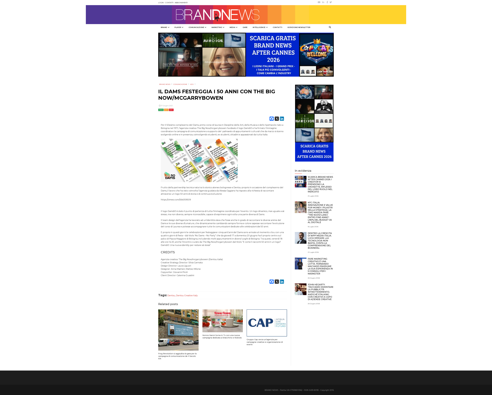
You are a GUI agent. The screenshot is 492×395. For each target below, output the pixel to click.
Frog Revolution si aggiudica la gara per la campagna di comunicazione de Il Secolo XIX (177, 356)
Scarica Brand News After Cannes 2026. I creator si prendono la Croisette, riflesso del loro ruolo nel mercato (320, 184)
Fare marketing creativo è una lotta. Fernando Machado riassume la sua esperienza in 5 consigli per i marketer (320, 266)
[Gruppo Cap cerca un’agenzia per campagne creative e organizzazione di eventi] (267, 322)
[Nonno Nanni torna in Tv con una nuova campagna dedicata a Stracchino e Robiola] (222, 320)
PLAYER (178, 27)
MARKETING (217, 27)
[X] (276, 119)
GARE (245, 27)
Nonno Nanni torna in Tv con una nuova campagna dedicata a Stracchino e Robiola (222, 336)
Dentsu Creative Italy (187, 295)
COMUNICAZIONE (196, 27)
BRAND (164, 27)
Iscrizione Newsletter (298, 27)
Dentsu (171, 295)
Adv (166, 110)
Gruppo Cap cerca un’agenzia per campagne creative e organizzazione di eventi (265, 342)
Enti (171, 110)
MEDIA (232, 27)
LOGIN (161, 3)
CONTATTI (169, 3)
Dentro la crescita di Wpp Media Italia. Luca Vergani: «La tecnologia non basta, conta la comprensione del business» (320, 240)
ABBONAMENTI (181, 3)
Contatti (277, 27)
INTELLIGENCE (259, 27)
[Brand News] (233, 14)
